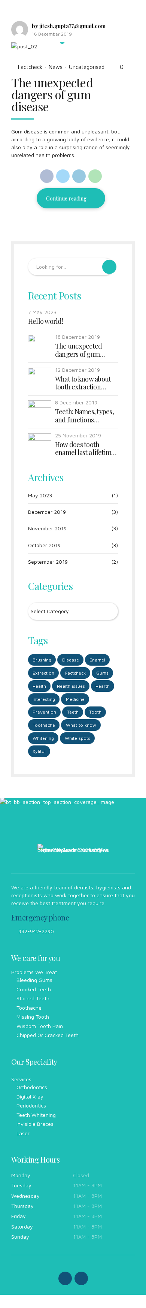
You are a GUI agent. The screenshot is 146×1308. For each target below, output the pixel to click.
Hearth (102, 686)
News (56, 67)
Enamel (97, 660)
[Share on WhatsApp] (95, 176)
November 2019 (47, 528)
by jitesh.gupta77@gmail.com (69, 26)
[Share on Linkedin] (79, 176)
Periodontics (31, 1105)
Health (39, 686)
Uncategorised (86, 67)
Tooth (95, 712)
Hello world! (45, 321)
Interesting (44, 699)
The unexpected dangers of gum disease (52, 94)
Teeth (73, 712)
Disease (70, 660)
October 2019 (44, 545)
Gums (102, 673)
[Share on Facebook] (47, 176)
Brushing (42, 660)
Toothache (44, 725)
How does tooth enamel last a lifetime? (86, 449)
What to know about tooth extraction (83, 383)
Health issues (71, 686)
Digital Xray (29, 1096)
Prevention (44, 712)
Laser (23, 1133)
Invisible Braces (35, 1124)
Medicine (75, 699)
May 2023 (40, 495)
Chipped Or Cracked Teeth (47, 1035)
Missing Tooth (32, 1016)
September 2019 (48, 561)
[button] (23, 46)
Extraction (43, 673)
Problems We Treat (34, 972)
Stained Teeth (32, 998)
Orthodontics (31, 1087)
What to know (81, 725)
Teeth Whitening (36, 1115)
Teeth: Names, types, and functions (84, 416)
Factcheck (30, 67)
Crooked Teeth (33, 989)
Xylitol (39, 751)
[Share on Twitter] (63, 176)
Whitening (43, 738)
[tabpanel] (70, 46)
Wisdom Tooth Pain (39, 1026)
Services (21, 1079)
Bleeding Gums (34, 980)
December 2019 (47, 512)
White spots (77, 738)
